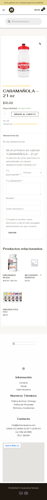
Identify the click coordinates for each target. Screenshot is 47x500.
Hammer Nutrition (22, 86)
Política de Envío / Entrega (23, 401)
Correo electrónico (15, 209)
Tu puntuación (13, 172)
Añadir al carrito (25, 114)
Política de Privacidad (23, 404)
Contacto (23, 383)
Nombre (10, 198)
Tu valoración (14, 180)
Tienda (23, 386)
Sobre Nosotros (23, 389)
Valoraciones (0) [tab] (11, 135)
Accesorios (8, 86)
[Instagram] (23, 368)
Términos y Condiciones (23, 408)
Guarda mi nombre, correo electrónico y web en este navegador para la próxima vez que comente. (23, 223)
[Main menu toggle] (3, 10)
